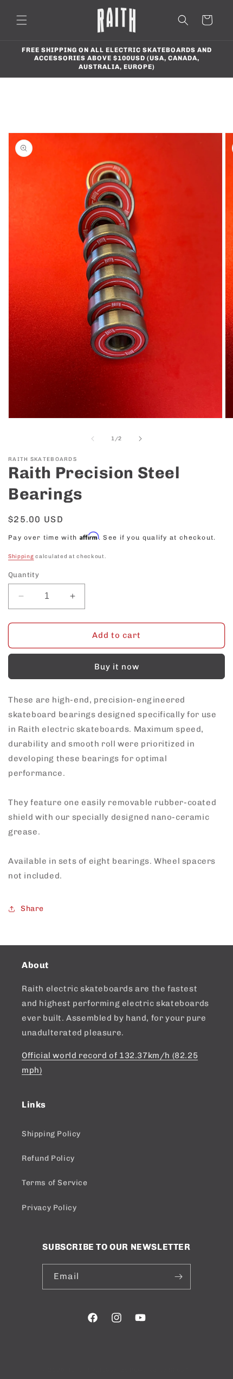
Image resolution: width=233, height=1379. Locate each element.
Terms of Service (55, 1182)
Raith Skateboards (98, 1370)
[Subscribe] (178, 1276)
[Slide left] (93, 439)
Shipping (21, 556)
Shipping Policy (51, 1133)
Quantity (23, 575)
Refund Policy (48, 1158)
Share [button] (32, 908)
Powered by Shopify (161, 1370)
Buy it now (116, 667)
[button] (22, 20)
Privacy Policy (49, 1207)
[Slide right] (140, 439)
